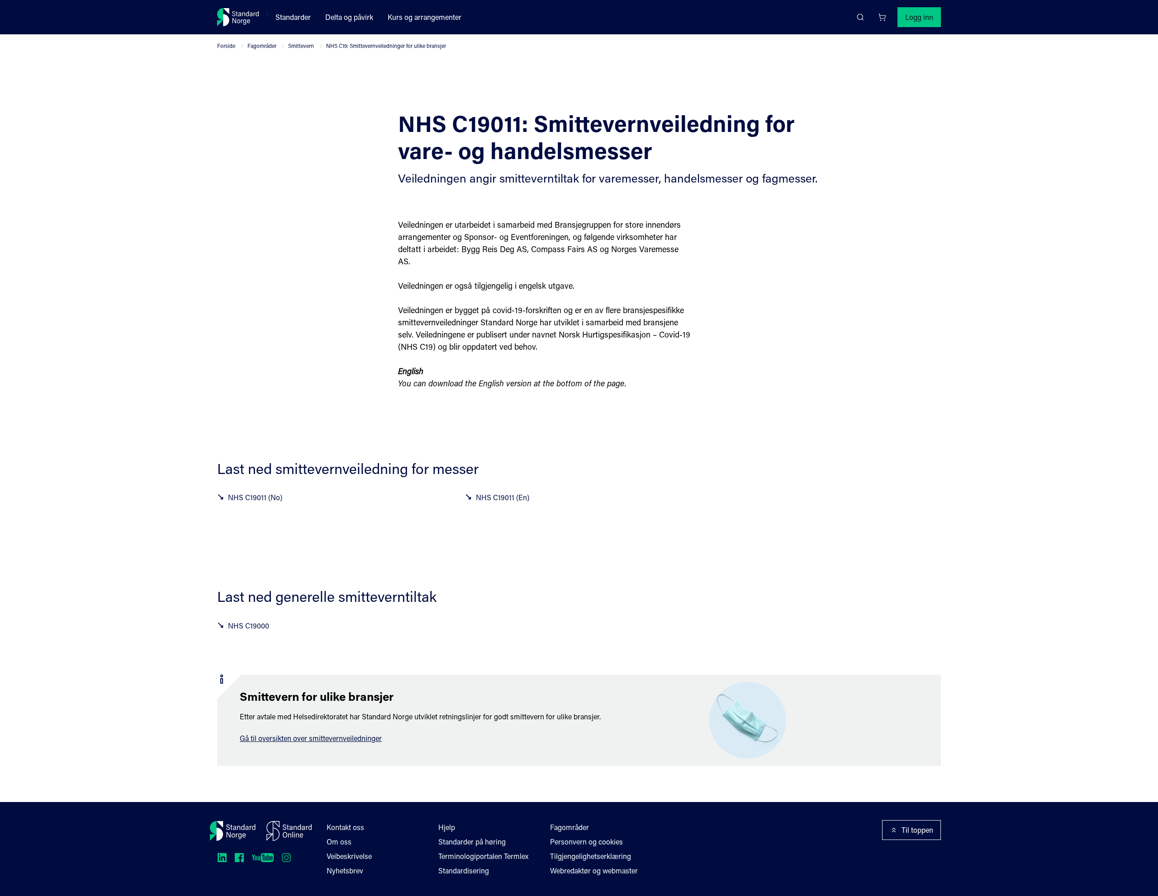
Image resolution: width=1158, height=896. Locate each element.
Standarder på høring (472, 841)
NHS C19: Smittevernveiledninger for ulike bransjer (386, 45)
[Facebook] (239, 858)
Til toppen (917, 830)
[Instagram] (286, 858)
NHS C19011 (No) (255, 497)
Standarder (293, 17)
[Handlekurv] (882, 17)
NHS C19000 (248, 625)
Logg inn (919, 17)
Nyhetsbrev (345, 870)
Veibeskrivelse (349, 856)
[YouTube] (263, 858)
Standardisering (463, 870)
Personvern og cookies (586, 841)
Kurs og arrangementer (424, 17)
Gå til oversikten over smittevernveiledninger (311, 738)
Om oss (339, 841)
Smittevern (301, 45)
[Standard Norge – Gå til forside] (238, 17)
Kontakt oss (345, 827)
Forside (226, 45)
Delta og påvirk (349, 17)
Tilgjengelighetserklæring (590, 856)
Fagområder (261, 45)
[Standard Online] (289, 831)
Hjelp (446, 827)
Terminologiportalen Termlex (483, 856)
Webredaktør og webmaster (594, 870)
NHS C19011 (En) (502, 497)
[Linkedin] (222, 858)
